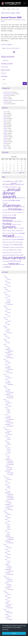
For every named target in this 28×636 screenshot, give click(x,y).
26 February (10, 612)
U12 (14, 261)
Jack (5, 116)
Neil (5, 123)
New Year (8, 239)
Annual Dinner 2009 (11, 17)
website (22, 264)
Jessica (5, 148)
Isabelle (6, 138)
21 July (8, 561)
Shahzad (6, 136)
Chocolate (5, 210)
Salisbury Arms (6, 252)
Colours (9, 212)
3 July (8, 532)
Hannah (6, 131)
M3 (22, 230)
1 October (9, 502)
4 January (9, 431)
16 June (9, 301)
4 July (8, 457)
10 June (9, 449)
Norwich (21, 239)
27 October (9, 619)
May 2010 (3, 73)
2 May (8, 324)
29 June (9, 557)
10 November (10, 542)
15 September (10, 497)
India (19, 224)
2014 (8, 184)
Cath (5, 111)
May (6, 281)
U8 (20, 261)
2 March (9, 594)
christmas (15, 209)
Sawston (16, 252)
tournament (14, 257)
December (7, 356)
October (7, 331)
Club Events (7, 95)
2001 (5, 276)
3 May (8, 342)
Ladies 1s (5, 230)
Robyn (5, 133)
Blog (9, 9)
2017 (22, 184)
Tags (3, 177)
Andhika (6, 141)
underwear (5, 264)
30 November (10, 422)
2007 (5, 181)
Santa (11, 252)
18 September (10, 464)
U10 (11, 261)
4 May (8, 486)
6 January (9, 479)
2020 (6, 187)
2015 (13, 184)
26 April (9, 517)
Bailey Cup (22, 197)
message (22, 233)
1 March (9, 362)
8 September (10, 496)
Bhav (5, 126)
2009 (13, 9)
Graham (10, 19)
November (7, 302)
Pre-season (6, 247)
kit (16, 228)
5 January (9, 402)
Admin (5, 146)
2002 (5, 287)
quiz (4, 250)
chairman (12, 205)
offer (14, 242)
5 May (8, 329)
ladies (22, 228)
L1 (18, 228)
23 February (10, 581)
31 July (8, 562)
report (11, 250)
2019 (5, 544)
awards (17, 48)
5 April (8, 551)
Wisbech (8, 267)
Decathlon (5, 215)
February (7, 432)
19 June (9, 286)
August (7, 564)
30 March (9, 586)
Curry (13, 212)
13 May (8, 554)
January (7, 376)
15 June (9, 527)
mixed (8, 235)
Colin (5, 121)
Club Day (5, 212)
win (3, 267)
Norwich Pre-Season (8, 242)
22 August (9, 567)
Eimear (5, 128)
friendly (14, 221)
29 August (9, 604)
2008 (7, 181)
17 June (9, 451)
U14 (17, 261)
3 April (8, 482)
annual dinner (12, 48)
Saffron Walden (17, 250)
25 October (9, 467)
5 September (10, 461)
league (9, 230)
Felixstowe (9, 217)
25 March (9, 406)
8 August (9, 566)
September (8, 349)
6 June (8, 447)
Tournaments (7, 103)
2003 (5, 292)
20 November (10, 506)
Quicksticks (21, 247)
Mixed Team (18, 237)
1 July (8, 456)
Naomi (5, 135)
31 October (9, 372)
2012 (21, 181)
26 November (10, 392)
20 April (9, 309)
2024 (5, 609)
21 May (8, 312)
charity (22, 206)
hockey (7, 224)
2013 (4, 184)
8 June (8, 526)
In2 (17, 224)
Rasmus (6, 120)
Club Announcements (9, 93)
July (6, 454)
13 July (8, 491)
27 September (10, 419)
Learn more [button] (5, 629)
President (12, 247)
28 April (9, 279)
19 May (8, 412)
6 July (8, 534)
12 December (10, 474)
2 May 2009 (5, 60)
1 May (8, 347)
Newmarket (14, 239)
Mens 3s (16, 233)
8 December (10, 509)
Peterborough (18, 245)
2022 (5, 591)
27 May (8, 444)
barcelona (5, 200)
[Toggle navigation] (25, 3)
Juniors (5, 98)
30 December (10, 397)
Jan (4, 145)
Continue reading (6, 44)
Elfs (13, 215)
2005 (5, 306)
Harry (5, 140)
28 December (10, 396)
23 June (9, 452)
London (13, 230)
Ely (15, 215)
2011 (17, 181)
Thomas (6, 130)
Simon (5, 115)
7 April (8, 437)
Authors (5, 108)
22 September (10, 539)
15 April (9, 321)
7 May (8, 411)
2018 (4, 187)
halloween (19, 221)
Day (22, 212)
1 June (8, 299)
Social (5, 102)
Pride (16, 247)
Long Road (18, 230)
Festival (7, 220)
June (6, 284)
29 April (9, 291)
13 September (10, 537)
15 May (8, 296)
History (5, 97)
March (6, 361)
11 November (10, 589)
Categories (6, 88)
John (5, 113)
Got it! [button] (14, 633)
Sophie (5, 125)
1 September (10, 351)
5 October (9, 332)
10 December (10, 472)
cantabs (17, 200)
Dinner (9, 215)
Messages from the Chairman (11, 100)
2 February (9, 434)
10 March (9, 616)
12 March (9, 547)
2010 (13, 181)
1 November (10, 354)
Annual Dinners (7, 92)
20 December (10, 357)
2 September (10, 494)
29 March (9, 584)
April (6, 277)
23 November (10, 574)
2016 (19, 184)
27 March (9, 514)
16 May (8, 487)
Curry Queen (18, 212)
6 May (8, 409)
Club (23, 210)
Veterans (14, 264)
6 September (10, 462)
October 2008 (4, 67)
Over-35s (11, 244)
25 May (8, 282)
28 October (9, 469)
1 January (9, 377)
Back (18, 197)
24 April (9, 439)
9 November (10, 304)
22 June (9, 529)
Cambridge (11, 200)
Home (4, 9)
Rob (5, 143)
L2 (19, 228)
